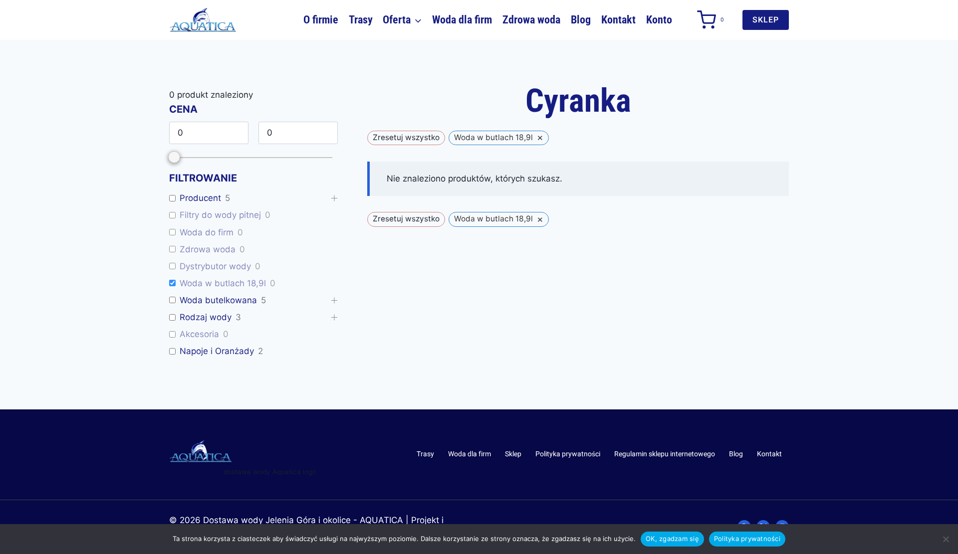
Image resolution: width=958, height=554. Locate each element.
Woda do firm (207, 232)
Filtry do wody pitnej (220, 215)
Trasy (361, 19)
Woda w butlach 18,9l (223, 283)
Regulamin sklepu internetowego (664, 454)
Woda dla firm (462, 19)
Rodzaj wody (206, 317)
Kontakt (618, 19)
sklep (765, 20)
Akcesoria (199, 334)
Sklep (513, 454)
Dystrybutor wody (215, 266)
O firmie (320, 19)
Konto (659, 19)
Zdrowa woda (531, 19)
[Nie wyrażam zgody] (946, 539)
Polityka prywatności (567, 454)
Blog (581, 19)
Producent (200, 198)
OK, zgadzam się (672, 539)
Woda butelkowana (218, 300)
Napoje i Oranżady (217, 351)
